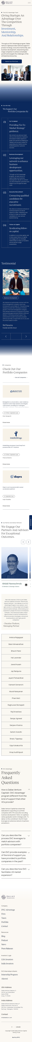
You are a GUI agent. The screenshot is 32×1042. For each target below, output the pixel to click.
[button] (29, 2)
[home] (6, 3)
